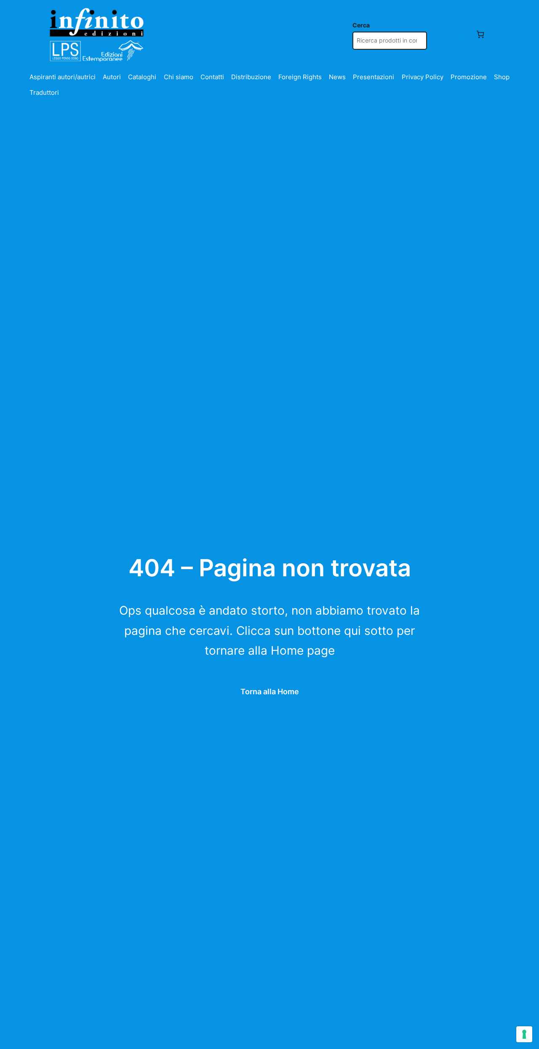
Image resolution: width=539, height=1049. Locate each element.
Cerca (361, 25)
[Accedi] (461, 34)
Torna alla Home (269, 691)
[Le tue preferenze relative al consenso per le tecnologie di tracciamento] (524, 1034)
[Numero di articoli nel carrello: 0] (480, 34)
